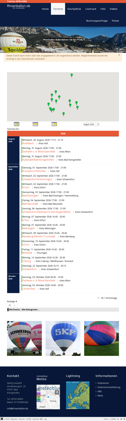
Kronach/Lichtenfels (34, 171)
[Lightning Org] (77, 394)
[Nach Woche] (35, 123)
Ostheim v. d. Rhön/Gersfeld (38, 151)
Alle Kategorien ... (30, 309)
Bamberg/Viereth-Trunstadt (39, 236)
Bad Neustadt (30, 203)
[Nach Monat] (16, 123)
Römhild (27, 252)
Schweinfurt (29, 269)
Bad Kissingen (30, 195)
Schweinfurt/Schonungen (37, 179)
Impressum (103, 382)
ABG (100, 391)
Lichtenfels (28, 288)
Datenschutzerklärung (109, 387)
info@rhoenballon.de (17, 408)
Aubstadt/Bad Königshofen (38, 159)
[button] (70, 105)
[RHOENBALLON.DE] (18, 6)
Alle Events (14, 309)
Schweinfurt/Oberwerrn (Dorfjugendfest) (46, 212)
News (100, 395)
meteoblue (42, 376)
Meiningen (28, 228)
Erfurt (25, 187)
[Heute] (54, 123)
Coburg (27, 261)
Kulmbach (28, 143)
